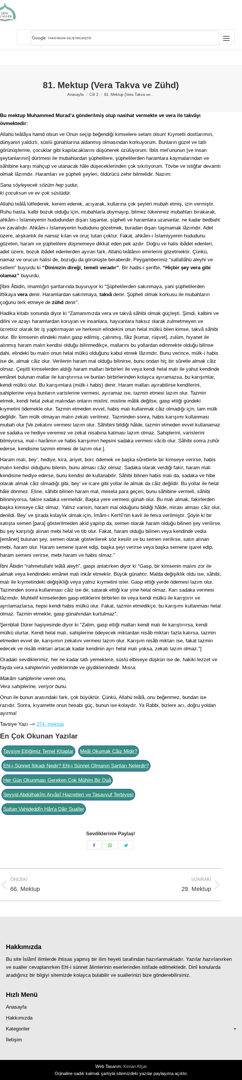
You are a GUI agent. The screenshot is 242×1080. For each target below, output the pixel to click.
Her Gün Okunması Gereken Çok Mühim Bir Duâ (57, 780)
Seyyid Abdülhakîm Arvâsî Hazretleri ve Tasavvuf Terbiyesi (68, 794)
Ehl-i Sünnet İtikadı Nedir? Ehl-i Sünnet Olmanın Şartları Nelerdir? (76, 766)
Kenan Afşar (135, 1066)
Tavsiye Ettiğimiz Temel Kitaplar (38, 751)
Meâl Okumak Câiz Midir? (108, 751)
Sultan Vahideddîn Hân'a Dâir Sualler (43, 809)
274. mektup (50, 724)
